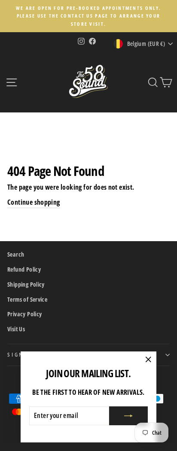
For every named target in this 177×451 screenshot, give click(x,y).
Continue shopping (33, 202)
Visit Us (16, 329)
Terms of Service (27, 299)
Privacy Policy (24, 314)
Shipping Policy (26, 284)
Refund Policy (24, 269)
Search (15, 254)
